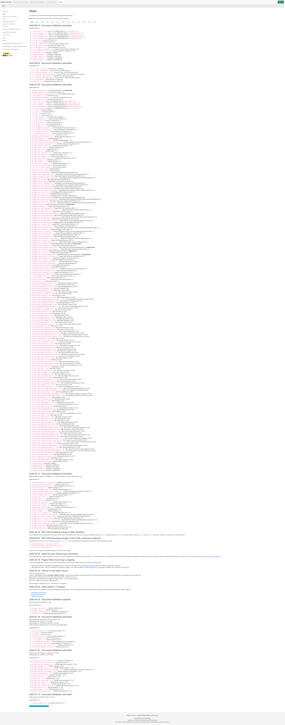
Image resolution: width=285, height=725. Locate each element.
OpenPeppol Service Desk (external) (13, 43)
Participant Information (21, 2)
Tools (4, 19)
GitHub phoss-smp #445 (97, 567)
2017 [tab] (78, 22)
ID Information (52, 2)
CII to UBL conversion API (51, 541)
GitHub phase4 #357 (92, 565)
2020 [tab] (63, 22)
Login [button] (60, 2)
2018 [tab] (73, 22)
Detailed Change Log (37, 596)
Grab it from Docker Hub (39, 594)
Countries (5, 26)
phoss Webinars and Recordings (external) (14, 46)
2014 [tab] (94, 22)
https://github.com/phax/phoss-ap (211, 556)
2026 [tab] (31, 22)
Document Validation (38, 2)
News (4, 14)
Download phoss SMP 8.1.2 (39, 592)
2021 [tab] (57, 22)
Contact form (6, 35)
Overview (5, 11)
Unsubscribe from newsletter (142, 718)
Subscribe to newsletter (9, 32)
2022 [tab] (52, 22)
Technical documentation (10, 16)
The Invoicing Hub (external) (10, 49)
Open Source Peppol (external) (11, 29)
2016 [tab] (83, 22)
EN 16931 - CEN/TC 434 (9, 24)
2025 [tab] (37, 22)
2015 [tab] (89, 22)
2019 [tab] (68, 22)
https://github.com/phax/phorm (49, 580)
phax (157, 715)
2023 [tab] (47, 22)
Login (4, 38)
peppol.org (167, 722)
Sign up (281, 2)
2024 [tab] (42, 22)
